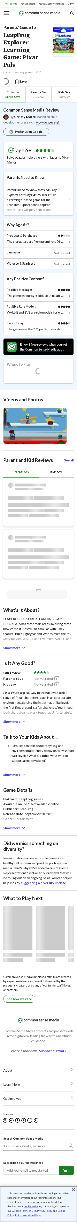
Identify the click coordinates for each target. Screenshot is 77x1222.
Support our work (52, 1051)
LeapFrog (26, 809)
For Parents (11, 3)
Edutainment (24, 819)
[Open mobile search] (72, 13)
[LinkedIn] (36, 1120)
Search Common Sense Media (23, 1138)
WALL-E (59, 639)
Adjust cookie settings (28, 1215)
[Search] (71, 1146)
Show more (12, 648)
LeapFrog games (23, 72)
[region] (38, 1204)
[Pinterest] (24, 1120)
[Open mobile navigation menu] (6, 13)
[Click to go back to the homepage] (39, 13)
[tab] (12, 94)
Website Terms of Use (24, 1210)
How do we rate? (48, 122)
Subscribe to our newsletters (23, 1162)
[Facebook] (18, 1120)
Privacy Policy (44, 1210)
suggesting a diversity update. (44, 883)
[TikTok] (30, 1120)
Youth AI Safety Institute (51, 3)
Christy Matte (25, 117)
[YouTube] (11, 1120)
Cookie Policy (31, 1206)
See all (69, 460)
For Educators (28, 3)
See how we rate (19, 999)
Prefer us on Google (29, 131)
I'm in (66, 1170)
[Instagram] (5, 1120)
